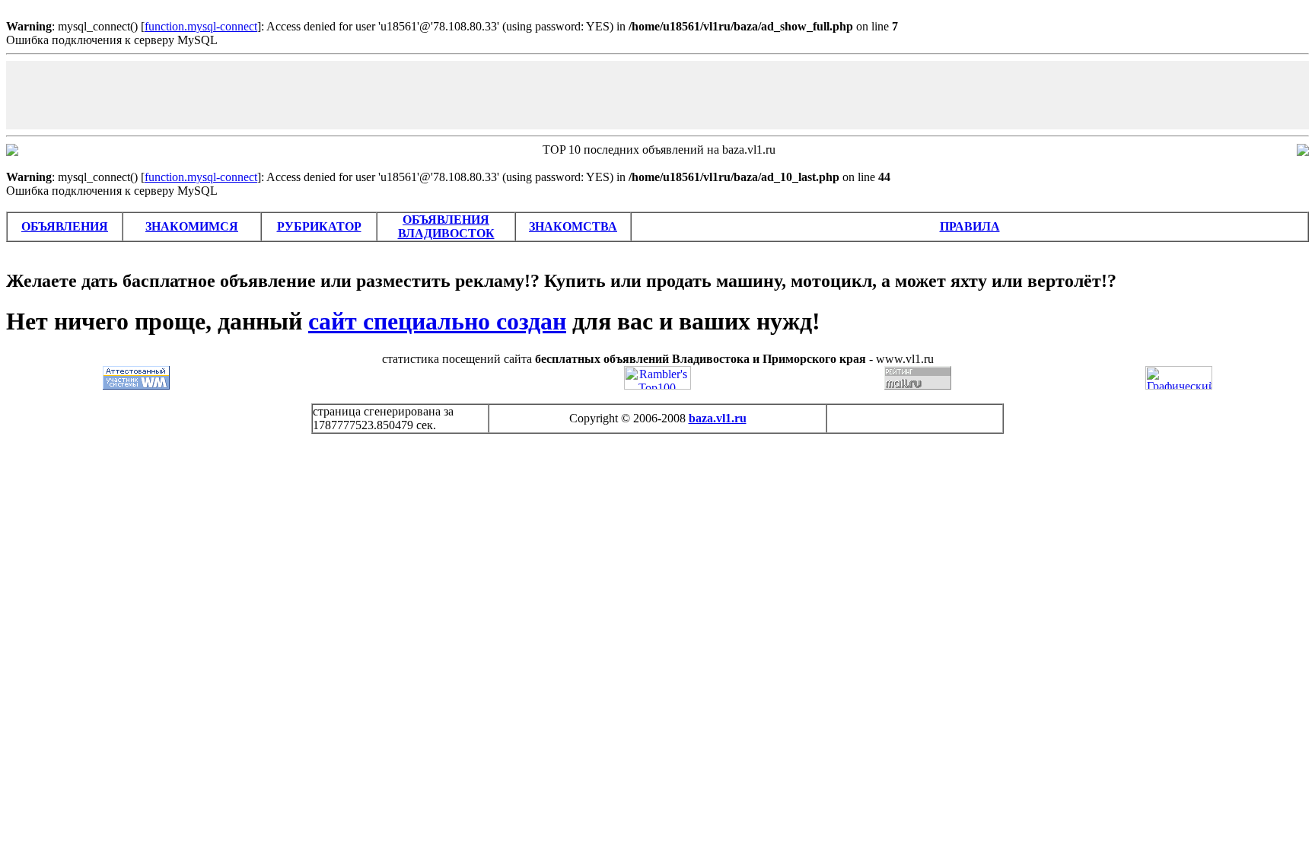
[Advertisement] (657, 95)
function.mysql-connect (201, 26)
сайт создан (437, 321)
